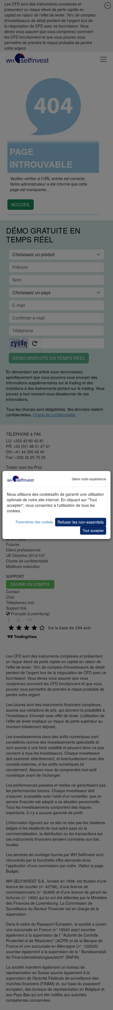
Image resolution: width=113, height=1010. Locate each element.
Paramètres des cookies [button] (34, 521)
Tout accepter (93, 530)
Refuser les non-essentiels (81, 522)
